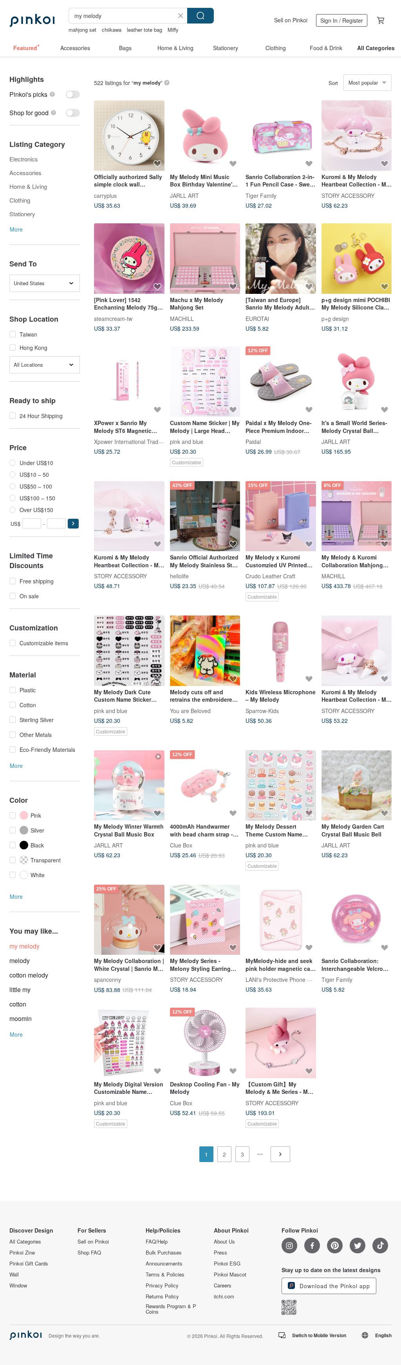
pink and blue (186, 441)
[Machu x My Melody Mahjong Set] (205, 258)
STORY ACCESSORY (348, 195)
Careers (222, 1285)
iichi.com (224, 1296)
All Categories (25, 1241)
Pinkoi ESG (227, 1263)
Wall (14, 1274)
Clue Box (181, 845)
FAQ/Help (157, 1241)
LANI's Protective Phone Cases (284, 979)
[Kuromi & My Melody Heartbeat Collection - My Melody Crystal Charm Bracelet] (357, 135)
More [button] (16, 229)
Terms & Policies (165, 1274)
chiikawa (111, 29)
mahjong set (82, 29)
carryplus (105, 195)
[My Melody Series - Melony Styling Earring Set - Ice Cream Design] (205, 920)
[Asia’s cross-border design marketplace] (31, 20)
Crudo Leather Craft (270, 576)
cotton (17, 1003)
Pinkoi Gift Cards (28, 1263)
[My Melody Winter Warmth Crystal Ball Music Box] (129, 785)
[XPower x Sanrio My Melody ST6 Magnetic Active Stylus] (129, 381)
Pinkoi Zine (22, 1252)
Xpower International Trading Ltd (134, 441)
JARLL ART (184, 195)
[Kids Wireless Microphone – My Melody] (281, 651)
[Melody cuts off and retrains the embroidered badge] (205, 651)
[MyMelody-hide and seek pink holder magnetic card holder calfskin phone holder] (281, 920)
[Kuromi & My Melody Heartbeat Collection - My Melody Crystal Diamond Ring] (357, 651)
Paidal (253, 441)
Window (18, 1285)
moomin (20, 1018)
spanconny (107, 979)
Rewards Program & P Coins (171, 1308)
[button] (73, 524)
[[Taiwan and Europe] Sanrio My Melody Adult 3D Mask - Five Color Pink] (281, 258)
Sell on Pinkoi (290, 20)
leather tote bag (144, 29)
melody (19, 960)
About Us (224, 1241)
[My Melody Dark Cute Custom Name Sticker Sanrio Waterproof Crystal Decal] (129, 651)
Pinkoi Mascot (230, 1274)
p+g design (335, 318)
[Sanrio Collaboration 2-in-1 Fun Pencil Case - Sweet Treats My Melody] (281, 135)
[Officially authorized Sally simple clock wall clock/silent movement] (129, 135)
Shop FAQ (89, 1252)
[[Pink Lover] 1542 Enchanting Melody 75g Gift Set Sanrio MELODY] (129, 258)
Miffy (173, 29)
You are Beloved (190, 710)
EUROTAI (257, 318)
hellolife (179, 576)
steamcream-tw (113, 318)
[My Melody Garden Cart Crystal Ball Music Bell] (357, 785)
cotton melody (28, 974)
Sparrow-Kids (262, 710)
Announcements (164, 1263)
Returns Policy (162, 1296)
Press (220, 1252)
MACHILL (182, 318)
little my (20, 989)
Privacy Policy (162, 1285)
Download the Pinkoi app (334, 1286)
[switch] (44, 94)
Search (200, 16)
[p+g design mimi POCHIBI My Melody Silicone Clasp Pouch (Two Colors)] (357, 258)
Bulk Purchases (164, 1252)
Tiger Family (261, 195)
